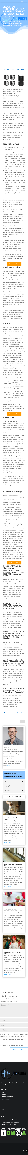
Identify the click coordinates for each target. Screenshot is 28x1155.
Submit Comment (19, 1049)
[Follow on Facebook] (23, 1151)
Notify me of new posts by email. (12, 1045)
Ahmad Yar (8, 17)
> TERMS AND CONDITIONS (7, 1096)
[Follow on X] (27, 1151)
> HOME (2, 1092)
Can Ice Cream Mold (10, 909)
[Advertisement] (14, 52)
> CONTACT (3, 1094)
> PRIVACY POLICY (5, 1099)
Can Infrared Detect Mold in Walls (12, 953)
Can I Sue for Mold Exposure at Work (13, 818)
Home (5, 21)
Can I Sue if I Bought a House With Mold (13, 865)
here (8, 766)
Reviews (11, 21)
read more (7, 842)
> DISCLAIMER (4, 1103)
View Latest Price (14, 264)
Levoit (15, 17)
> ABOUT (3, 1106)
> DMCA (2, 1109)
